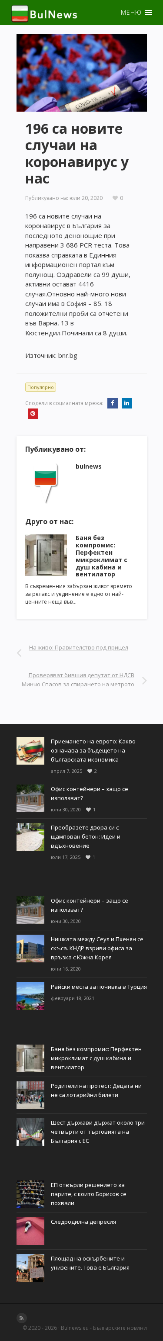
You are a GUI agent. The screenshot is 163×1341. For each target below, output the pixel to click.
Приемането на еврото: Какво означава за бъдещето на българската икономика (93, 750)
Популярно (40, 387)
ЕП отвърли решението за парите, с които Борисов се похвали (88, 1194)
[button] (81, 12)
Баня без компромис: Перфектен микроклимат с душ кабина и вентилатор (101, 556)
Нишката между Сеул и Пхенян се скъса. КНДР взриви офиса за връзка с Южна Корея (97, 948)
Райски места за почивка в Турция (99, 986)
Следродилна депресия (83, 1221)
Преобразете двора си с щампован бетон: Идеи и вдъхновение (85, 836)
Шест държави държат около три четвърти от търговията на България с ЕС (98, 1132)
